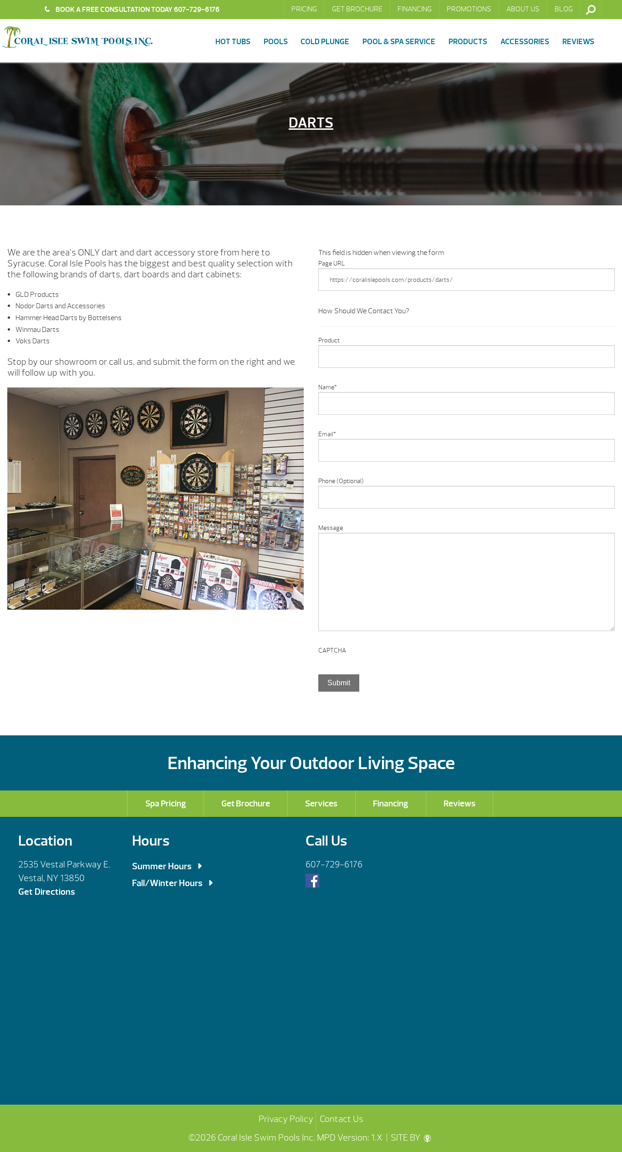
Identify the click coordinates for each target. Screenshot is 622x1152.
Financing (415, 9)
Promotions (469, 9)
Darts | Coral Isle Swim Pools (77, 37)
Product (329, 340)
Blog (564, 9)
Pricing (304, 9)
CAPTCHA (332, 650)
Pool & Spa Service (398, 41)
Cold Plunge (325, 41)
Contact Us (341, 1119)
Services (321, 803)
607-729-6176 (334, 864)
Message (330, 528)
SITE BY (406, 1137)
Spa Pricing (165, 803)
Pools (276, 41)
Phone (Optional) (341, 481)
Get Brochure (357, 9)
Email (327, 434)
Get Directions (46, 891)
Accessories (524, 41)
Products (468, 41)
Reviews (578, 41)
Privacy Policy (286, 1119)
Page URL (331, 263)
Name (327, 387)
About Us (523, 9)
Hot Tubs (232, 41)
